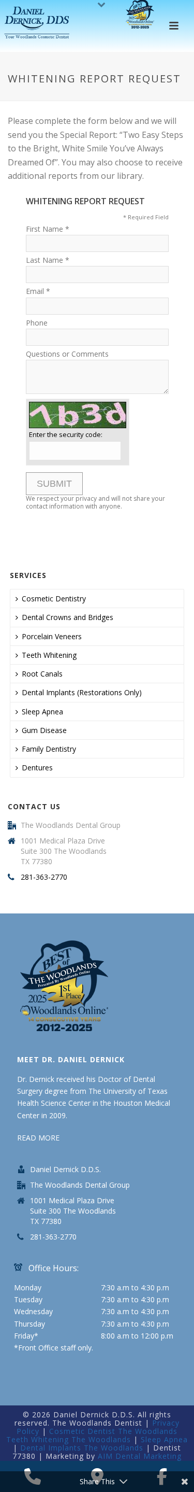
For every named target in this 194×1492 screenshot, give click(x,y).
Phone (37, 323)
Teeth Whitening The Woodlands (68, 1439)
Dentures (37, 767)
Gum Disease (44, 730)
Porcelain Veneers (52, 636)
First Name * (47, 229)
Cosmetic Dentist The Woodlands (113, 1431)
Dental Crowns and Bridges (67, 617)
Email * (38, 291)
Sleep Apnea (42, 711)
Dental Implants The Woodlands (81, 1448)
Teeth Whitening (49, 655)
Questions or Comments (67, 354)
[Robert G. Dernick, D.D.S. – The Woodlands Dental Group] (38, 23)
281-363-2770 (44, 877)
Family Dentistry (49, 749)
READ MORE (38, 1138)
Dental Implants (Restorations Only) (82, 692)
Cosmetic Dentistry (54, 598)
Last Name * (47, 260)
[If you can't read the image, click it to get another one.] (77, 415)
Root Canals (42, 674)
